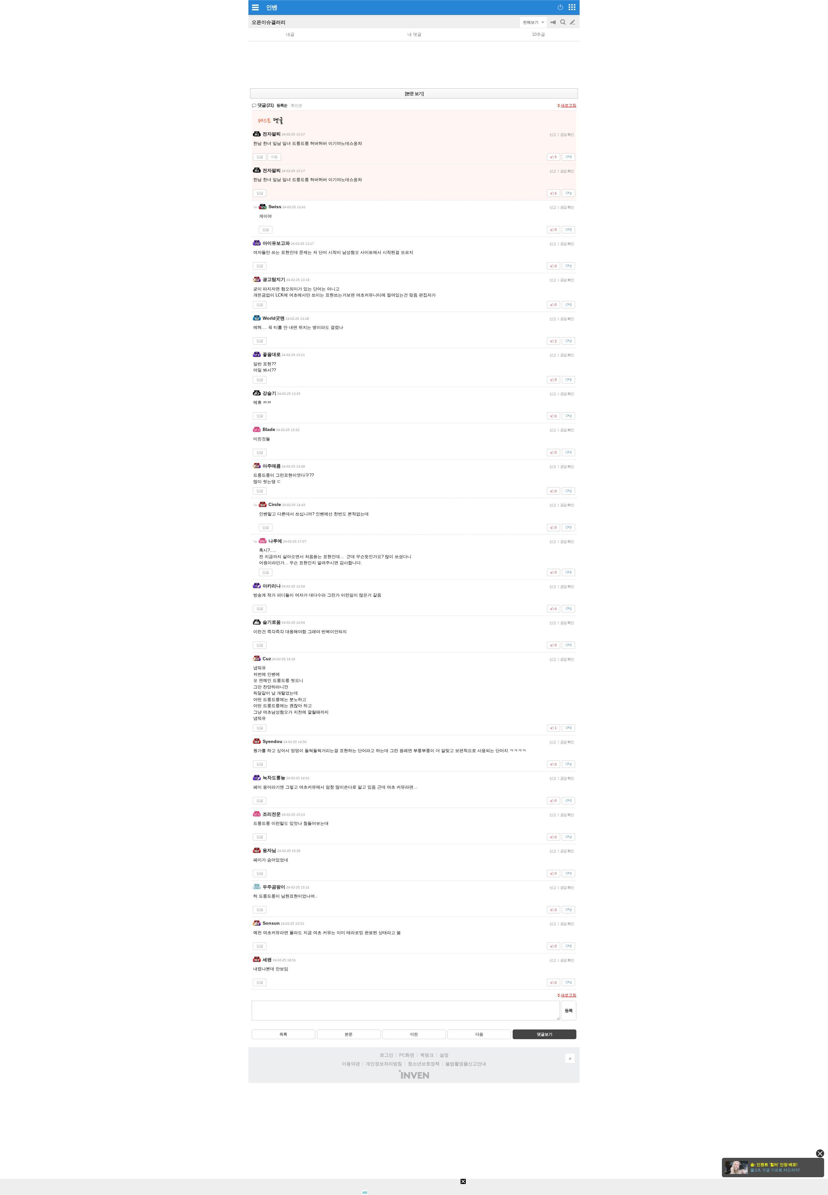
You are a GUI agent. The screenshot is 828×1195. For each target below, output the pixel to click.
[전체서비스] (572, 7)
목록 (283, 1034)
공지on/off (553, 25)
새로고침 (568, 105)
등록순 (282, 105)
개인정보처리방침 (384, 1063)
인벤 (271, 7)
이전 (414, 1034)
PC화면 (406, 1055)
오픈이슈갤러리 (269, 22)
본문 (349, 1034)
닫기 (820, 1153)
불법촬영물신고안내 (465, 1063)
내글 (290, 34)
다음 (479, 1034)
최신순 (296, 105)
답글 (259, 157)
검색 (563, 25)
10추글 (538, 34)
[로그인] (560, 7)
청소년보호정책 (424, 1063)
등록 (568, 1010)
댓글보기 (544, 1034)
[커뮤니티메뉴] (255, 7)
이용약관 (351, 1063)
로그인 (386, 1055)
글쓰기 (573, 22)
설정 (444, 1055)
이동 (274, 157)
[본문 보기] (414, 93)
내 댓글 (414, 34)
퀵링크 (427, 1055)
